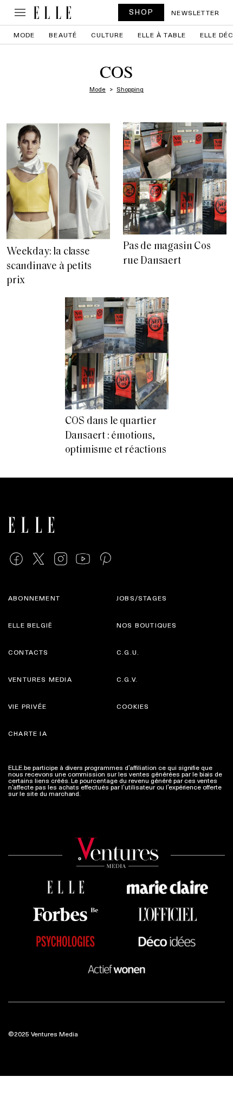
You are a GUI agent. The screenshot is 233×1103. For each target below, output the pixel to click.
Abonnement (34, 598)
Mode (24, 35)
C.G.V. (127, 679)
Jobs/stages (141, 598)
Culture (107, 35)
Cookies (132, 706)
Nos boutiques (146, 625)
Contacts (28, 652)
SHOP (141, 11)
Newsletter (195, 12)
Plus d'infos (99, 793)
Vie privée (27, 706)
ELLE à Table (162, 35)
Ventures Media (40, 679)
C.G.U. (127, 652)
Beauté (63, 35)
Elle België (30, 625)
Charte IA (27, 733)
